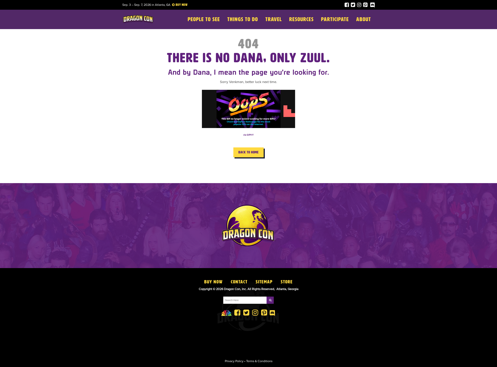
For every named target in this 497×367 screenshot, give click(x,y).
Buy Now (213, 282)
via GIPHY (248, 134)
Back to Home (248, 152)
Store (287, 282)
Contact (239, 282)
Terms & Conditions (259, 361)
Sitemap (264, 282)
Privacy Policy (234, 361)
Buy (178, 4)
